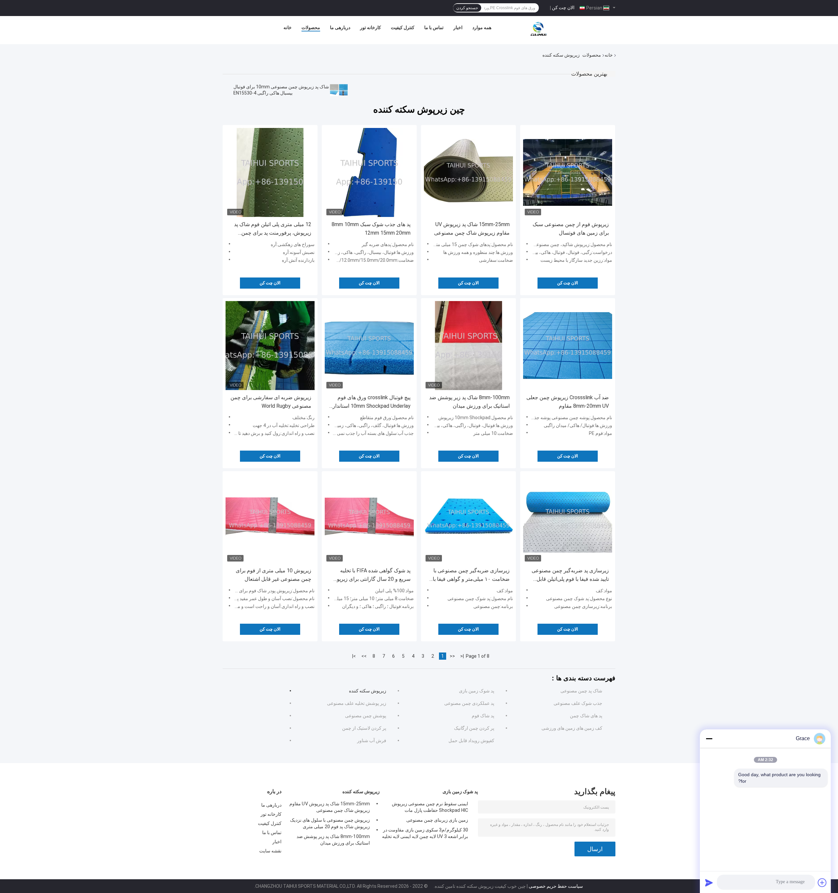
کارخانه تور (370, 27)
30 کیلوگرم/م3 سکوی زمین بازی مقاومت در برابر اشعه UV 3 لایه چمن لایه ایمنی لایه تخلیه (425, 833)
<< (452, 656)
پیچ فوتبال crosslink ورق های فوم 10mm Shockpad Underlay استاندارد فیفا (370, 402)
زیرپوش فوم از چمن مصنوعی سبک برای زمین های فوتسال (571, 228)
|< (462, 656)
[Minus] (709, 738)
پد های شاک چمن (586, 715)
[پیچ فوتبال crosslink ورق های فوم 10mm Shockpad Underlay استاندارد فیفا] (369, 345)
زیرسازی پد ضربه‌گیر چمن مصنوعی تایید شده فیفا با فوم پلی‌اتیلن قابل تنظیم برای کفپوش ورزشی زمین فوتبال (570, 575)
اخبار (458, 27)
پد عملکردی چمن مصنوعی (469, 703)
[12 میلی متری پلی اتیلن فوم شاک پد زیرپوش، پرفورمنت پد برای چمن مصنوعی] (270, 172)
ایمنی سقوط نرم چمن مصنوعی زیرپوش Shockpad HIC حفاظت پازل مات (430, 807)
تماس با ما (434, 27)
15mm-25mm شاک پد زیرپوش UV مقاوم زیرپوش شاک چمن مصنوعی (472, 228)
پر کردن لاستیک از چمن (364, 728)
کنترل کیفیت (402, 27)
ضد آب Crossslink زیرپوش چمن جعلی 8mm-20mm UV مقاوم (567, 401)
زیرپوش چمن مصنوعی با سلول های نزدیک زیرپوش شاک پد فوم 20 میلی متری (330, 823)
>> (364, 656)
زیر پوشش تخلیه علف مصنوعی (356, 703)
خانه (287, 27)
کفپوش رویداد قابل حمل (471, 740)
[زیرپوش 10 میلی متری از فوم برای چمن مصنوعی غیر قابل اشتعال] (270, 518)
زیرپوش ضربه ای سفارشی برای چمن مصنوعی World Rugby (270, 401)
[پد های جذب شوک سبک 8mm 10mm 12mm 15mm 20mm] (369, 172)
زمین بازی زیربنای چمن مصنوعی (437, 820)
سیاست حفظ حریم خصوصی (556, 886)
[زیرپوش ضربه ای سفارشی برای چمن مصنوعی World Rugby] (270, 345)
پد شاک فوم (483, 715)
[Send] (709, 882)
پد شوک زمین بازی (476, 690)
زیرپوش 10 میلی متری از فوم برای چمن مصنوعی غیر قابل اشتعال (273, 574)
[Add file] (822, 882)
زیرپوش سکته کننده (367, 690)
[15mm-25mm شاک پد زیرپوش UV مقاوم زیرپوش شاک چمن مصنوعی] (468, 172)
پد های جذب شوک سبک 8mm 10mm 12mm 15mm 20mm (371, 228)
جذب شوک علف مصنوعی (578, 703)
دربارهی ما (340, 27)
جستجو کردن (467, 8)
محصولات (310, 27)
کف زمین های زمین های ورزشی (571, 728)
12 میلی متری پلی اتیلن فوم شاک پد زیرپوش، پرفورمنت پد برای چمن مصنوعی (272, 229)
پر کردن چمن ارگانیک (474, 728)
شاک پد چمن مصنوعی (581, 690)
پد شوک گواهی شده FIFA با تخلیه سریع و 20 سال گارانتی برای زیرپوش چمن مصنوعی (370, 575)
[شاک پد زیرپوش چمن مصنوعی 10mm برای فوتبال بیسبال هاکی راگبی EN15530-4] (339, 90)
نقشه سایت (270, 850)
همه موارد (481, 27)
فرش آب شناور (371, 740)
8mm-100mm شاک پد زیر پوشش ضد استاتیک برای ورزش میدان (469, 401)
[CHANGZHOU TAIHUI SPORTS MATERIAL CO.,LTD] (538, 29)
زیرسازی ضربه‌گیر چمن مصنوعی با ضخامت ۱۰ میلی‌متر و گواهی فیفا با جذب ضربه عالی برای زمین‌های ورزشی (471, 575)
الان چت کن (563, 7)
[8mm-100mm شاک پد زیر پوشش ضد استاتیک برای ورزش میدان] (468, 345)
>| (354, 656)
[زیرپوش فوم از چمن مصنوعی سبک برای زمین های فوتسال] (567, 172)
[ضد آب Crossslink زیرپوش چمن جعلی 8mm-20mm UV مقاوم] (567, 345)
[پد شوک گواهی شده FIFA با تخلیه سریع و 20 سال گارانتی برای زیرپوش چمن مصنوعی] (369, 518)
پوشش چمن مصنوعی (365, 715)
